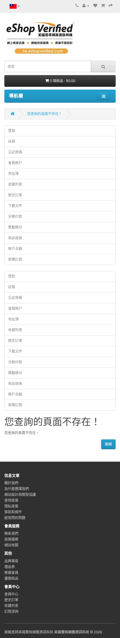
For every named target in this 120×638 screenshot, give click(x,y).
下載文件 (15, 205)
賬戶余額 (15, 248)
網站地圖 (11, 545)
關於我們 (11, 483)
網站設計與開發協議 (20, 494)
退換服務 (11, 539)
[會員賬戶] (85, 5)
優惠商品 (11, 578)
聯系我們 (11, 533)
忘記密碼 (15, 152)
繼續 (108, 444)
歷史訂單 (15, 195)
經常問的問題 (14, 517)
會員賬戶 (15, 162)
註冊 (11, 141)
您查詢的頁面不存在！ (44, 113)
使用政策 (11, 500)
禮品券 (9, 566)
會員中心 (11, 594)
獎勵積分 (15, 227)
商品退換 (15, 237)
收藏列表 (15, 184)
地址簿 (13, 173)
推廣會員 (11, 572)
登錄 (11, 130)
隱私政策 (11, 506)
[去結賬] (111, 5)
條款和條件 (13, 512)
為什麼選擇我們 (16, 488)
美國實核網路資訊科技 (35, 632)
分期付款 (15, 216)
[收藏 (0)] (95, 5)
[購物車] (103, 5)
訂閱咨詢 (11, 611)
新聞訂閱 (15, 259)
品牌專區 (11, 561)
